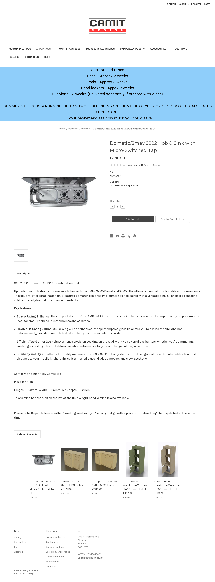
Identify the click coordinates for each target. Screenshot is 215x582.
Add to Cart (43, 463)
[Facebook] (111, 236)
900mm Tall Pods (20, 48)
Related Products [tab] (27, 434)
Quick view (43, 457)
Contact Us (32, 56)
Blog (47, 56)
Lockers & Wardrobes (100, 48)
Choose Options (74, 463)
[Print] (123, 236)
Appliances (43, 48)
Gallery (14, 56)
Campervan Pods (131, 48)
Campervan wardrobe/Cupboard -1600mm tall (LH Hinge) (168, 487)
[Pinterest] (134, 236)
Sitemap (18, 551)
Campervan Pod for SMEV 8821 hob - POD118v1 (74, 485)
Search (171, 4)
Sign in (183, 4)
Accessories (158, 48)
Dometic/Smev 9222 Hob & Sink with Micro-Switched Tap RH (42, 487)
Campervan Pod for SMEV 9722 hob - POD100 (105, 485)
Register (196, 4)
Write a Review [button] (152, 165)
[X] (128, 236)
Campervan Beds (70, 48)
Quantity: (115, 201)
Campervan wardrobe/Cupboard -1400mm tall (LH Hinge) (136, 487)
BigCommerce (31, 570)
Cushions (181, 48)
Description (24, 273)
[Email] (117, 236)
